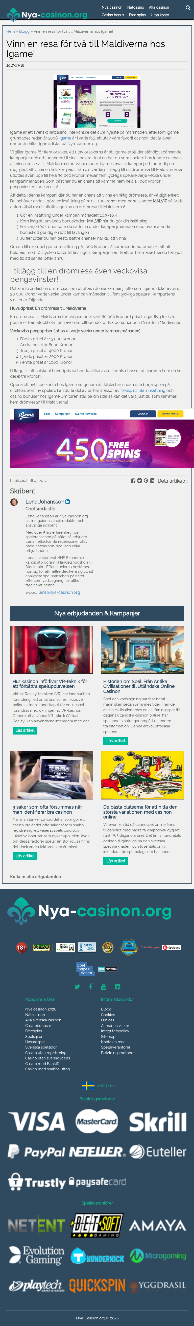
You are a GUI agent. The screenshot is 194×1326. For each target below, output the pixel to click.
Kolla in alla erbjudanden (35, 876)
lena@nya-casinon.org (59, 592)
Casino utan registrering (45, 1053)
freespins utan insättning (142, 390)
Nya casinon (112, 7)
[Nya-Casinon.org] (47, 15)
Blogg (24, 31)
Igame (65, 138)
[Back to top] (179, 1299)
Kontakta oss (112, 1042)
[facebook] (132, 481)
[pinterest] (145, 481)
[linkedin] (151, 481)
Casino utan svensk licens (47, 1058)
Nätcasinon (35, 1015)
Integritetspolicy (115, 1031)
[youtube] (103, 986)
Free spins (137, 15)
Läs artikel (25, 730)
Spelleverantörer (115, 1047)
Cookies (108, 1015)
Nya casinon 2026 (40, 1009)
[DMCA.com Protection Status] (108, 969)
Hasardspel (35, 1042)
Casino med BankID (42, 1063)
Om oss (107, 1020)
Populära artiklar (40, 999)
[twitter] (139, 481)
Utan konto (160, 15)
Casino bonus (113, 15)
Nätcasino (135, 7)
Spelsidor (109, 23)
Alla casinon (159, 7)
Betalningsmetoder (118, 1053)
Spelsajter (33, 1036)
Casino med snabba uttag (47, 1069)
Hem (10, 31)
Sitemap (108, 1036)
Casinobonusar (38, 1025)
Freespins (33, 1031)
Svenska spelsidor (41, 1047)
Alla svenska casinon (43, 1020)
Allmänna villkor (115, 1025)
